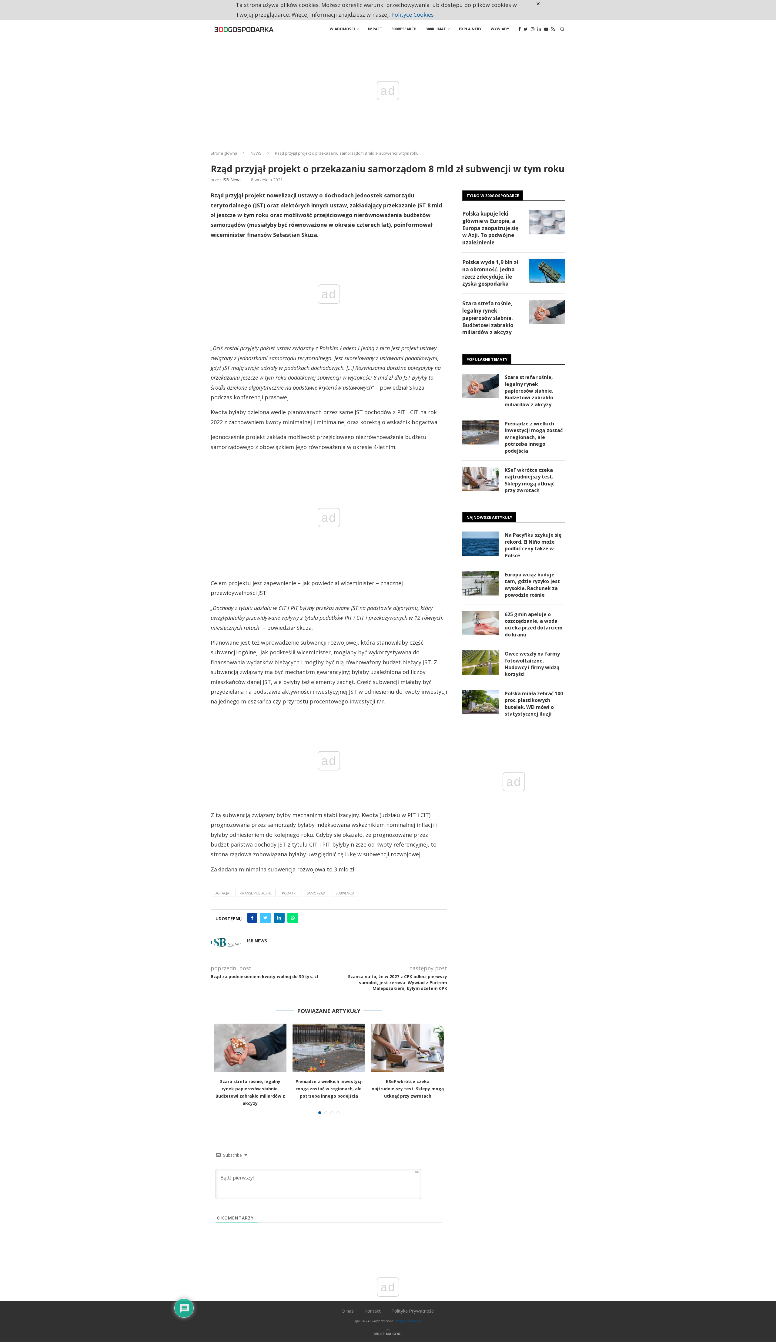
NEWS (256, 153)
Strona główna (224, 153)
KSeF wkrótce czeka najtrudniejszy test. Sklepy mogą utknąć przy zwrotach (408, 1089)
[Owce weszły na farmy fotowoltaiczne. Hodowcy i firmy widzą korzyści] (480, 662)
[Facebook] (519, 29)
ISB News (232, 180)
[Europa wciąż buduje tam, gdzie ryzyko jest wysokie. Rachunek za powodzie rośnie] (480, 583)
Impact (375, 29)
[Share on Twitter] (265, 918)
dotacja (222, 893)
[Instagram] (532, 29)
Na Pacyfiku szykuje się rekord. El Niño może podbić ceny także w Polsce (533, 545)
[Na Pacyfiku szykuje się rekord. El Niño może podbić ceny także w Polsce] (480, 544)
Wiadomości (342, 29)
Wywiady (500, 29)
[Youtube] (546, 29)
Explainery (470, 29)
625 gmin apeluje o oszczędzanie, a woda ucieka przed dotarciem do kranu (534, 624)
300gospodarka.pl (408, 1321)
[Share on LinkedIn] (279, 918)
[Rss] (553, 29)
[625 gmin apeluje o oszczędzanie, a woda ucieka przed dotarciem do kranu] (480, 623)
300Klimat (436, 29)
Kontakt (372, 1311)
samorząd (316, 893)
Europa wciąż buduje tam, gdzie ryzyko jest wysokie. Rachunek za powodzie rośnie (532, 584)
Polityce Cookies (412, 14)
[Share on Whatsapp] (292, 918)
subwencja (345, 893)
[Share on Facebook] (252, 918)
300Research (403, 29)
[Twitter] (526, 29)
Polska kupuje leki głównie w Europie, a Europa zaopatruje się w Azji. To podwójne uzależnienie (490, 228)
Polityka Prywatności (412, 1311)
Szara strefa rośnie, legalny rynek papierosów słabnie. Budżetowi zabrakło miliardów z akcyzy (487, 318)
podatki (289, 893)
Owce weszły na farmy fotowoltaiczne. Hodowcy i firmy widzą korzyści (532, 663)
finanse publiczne (255, 893)
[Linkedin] (539, 29)
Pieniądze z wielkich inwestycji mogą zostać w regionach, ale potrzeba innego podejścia (329, 1089)
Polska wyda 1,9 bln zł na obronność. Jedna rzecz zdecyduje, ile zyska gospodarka (490, 273)
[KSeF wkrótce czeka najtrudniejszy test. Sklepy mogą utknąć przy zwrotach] (407, 1048)
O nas (348, 1311)
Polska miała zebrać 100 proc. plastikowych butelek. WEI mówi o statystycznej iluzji (534, 703)
